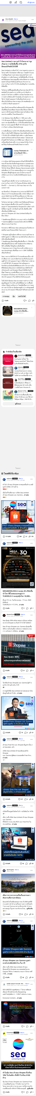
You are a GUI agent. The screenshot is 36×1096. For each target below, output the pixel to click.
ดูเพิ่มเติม (30, 908)
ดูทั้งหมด (18, 404)
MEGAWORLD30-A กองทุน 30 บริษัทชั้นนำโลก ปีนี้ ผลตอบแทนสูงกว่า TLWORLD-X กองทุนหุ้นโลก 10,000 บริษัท (18, 593)
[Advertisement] (18, 11)
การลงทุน (6, 296)
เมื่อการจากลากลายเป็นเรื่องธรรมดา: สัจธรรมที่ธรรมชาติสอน (17, 896)
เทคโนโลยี (21, 296)
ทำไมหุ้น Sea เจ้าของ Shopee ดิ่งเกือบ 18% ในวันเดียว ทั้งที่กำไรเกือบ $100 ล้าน (17, 1075)
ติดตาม (16, 19)
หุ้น (14, 296)
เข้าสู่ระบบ (30, 2)
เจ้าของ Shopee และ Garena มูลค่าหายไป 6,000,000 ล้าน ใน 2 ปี (16, 961)
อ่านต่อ (26, 495)
